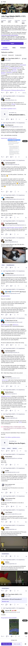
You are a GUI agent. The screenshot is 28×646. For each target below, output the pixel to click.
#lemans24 (4, 55)
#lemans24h (11, 55)
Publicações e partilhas (7, 52)
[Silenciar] (5, 549)
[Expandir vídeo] (23, 549)
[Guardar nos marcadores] (16, 92)
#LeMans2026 (18, 55)
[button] (14, 544)
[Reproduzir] (2, 549)
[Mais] (19, 92)
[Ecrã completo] (26, 549)
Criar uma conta (7, 644)
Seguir (12, 43)
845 (2, 22)
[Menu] (25, 43)
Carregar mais (14, 640)
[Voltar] (1, 2)
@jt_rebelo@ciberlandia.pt (6, 18)
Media (14, 47)
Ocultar (25, 141)
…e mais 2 (20, 448)
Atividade (5, 47)
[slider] (14, 547)
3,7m (9, 22)
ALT (26, 261)
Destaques (23, 47)
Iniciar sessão (17, 644)
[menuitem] (14, 544)
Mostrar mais (5, 601)
